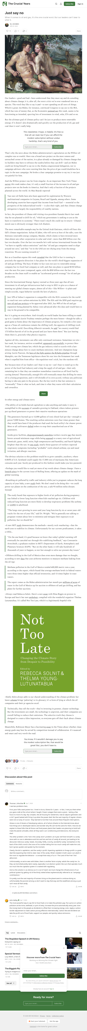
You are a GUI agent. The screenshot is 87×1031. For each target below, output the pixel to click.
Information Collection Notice (43, 983)
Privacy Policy (59, 983)
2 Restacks (29, 761)
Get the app (54, 1021)
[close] (64, 948)
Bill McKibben (14, 24)
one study (34, 444)
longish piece (11, 471)
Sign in (80, 4)
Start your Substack (38, 1021)
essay (45, 594)
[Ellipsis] (81, 803)
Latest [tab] (13, 933)
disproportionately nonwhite (40, 435)
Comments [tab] (10, 784)
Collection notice (58, 1016)
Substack (33, 1026)
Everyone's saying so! (12, 942)
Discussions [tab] (21, 933)
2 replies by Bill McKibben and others (24, 893)
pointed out (53, 111)
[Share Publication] (61, 4)
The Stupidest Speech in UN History (22, 939)
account (25, 408)
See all (9, 983)
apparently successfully (53, 343)
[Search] (56, 4)
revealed (40, 257)
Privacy (42, 1016)
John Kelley (14, 900)
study (32, 483)
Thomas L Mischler (16, 803)
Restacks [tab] (19, 784)
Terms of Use (54, 981)
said (55, 328)
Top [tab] (7, 933)
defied (30, 426)
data (23, 558)
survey (8, 184)
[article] (43, 943)
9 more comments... (12, 922)
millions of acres (70, 582)
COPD (13, 505)
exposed (49, 438)
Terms (48, 1016)
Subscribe (69, 4)
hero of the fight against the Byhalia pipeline (49, 353)
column (13, 700)
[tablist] (14, 784)
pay (69, 435)
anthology (33, 597)
